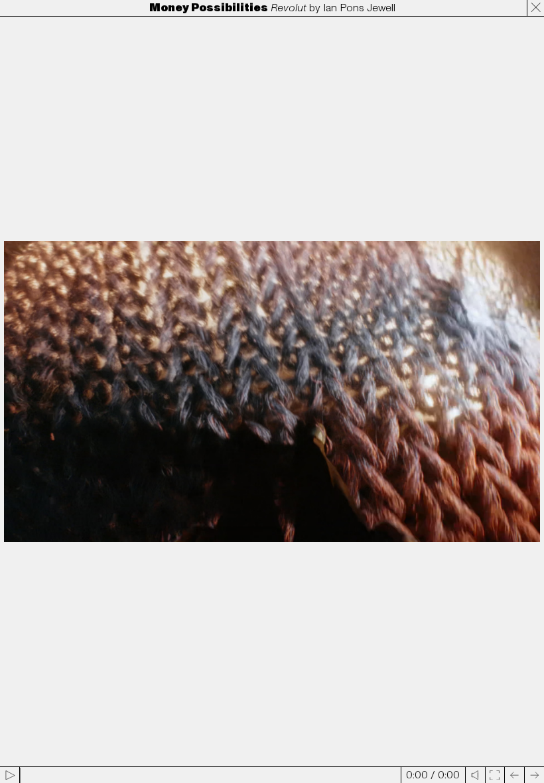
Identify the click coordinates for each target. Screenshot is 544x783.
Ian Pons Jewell (359, 8)
